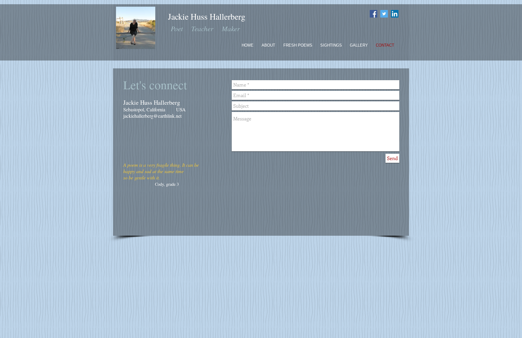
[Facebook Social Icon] (373, 14)
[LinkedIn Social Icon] (394, 14)
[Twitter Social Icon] (384, 14)
